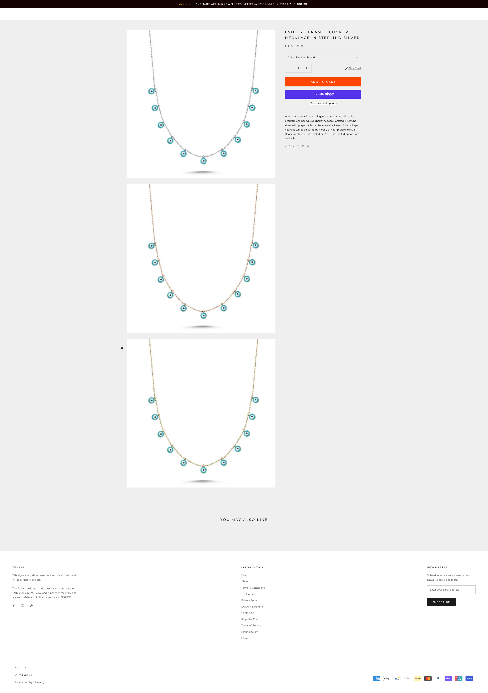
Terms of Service (251, 625)
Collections (64, 14)
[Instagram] (22, 605)
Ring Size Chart (250, 619)
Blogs (244, 638)
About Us (247, 581)
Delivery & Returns (252, 606)
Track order (247, 594)
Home (14, 14)
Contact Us (247, 613)
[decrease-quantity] (290, 68)
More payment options (323, 103)
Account (415, 14)
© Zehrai (23, 675)
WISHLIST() (435, 14)
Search (453, 14)
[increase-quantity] (306, 68)
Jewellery (36, 14)
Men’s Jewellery (97, 14)
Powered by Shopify (29, 682)
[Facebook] (298, 146)
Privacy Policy (249, 600)
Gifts (124, 14)
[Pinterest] (308, 146)
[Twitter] (303, 146)
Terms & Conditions (253, 588)
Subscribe (441, 602)
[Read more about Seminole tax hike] (122, 348)
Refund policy (249, 632)
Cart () (471, 14)
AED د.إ (397, 14)
